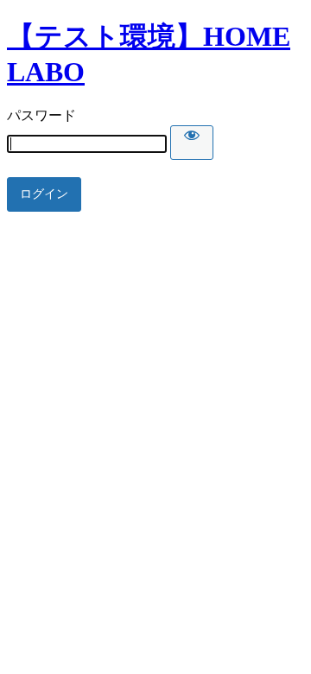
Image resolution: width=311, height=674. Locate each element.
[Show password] (191, 142)
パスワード (41, 115)
